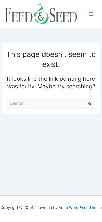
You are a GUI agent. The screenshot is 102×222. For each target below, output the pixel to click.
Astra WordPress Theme (80, 207)
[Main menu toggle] (91, 13)
